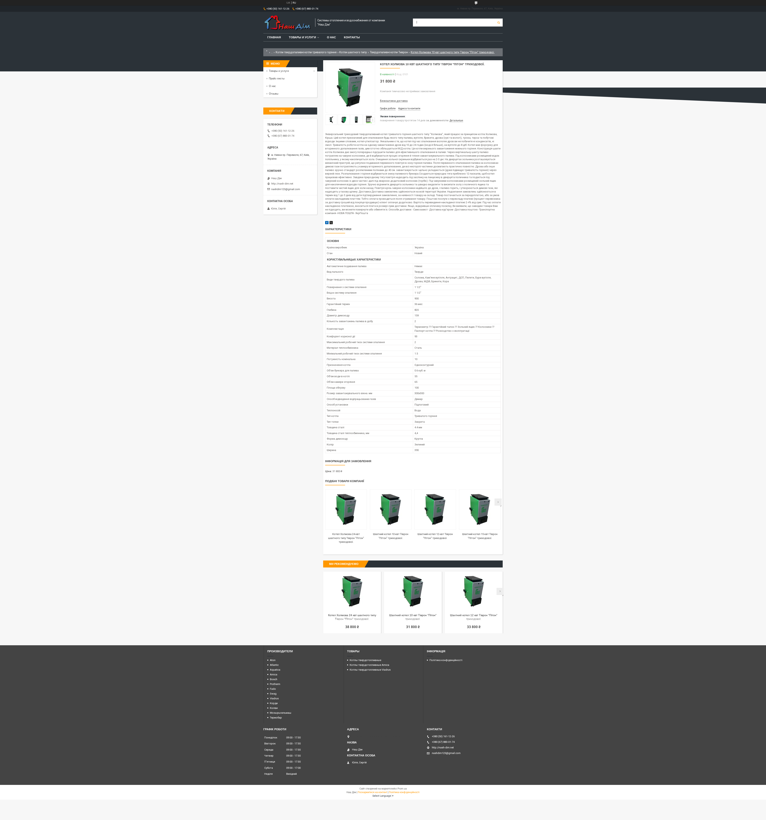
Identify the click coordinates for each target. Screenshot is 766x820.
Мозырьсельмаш (280, 712)
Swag (273, 693)
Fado (273, 688)
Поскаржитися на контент (372, 792)
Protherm (275, 684)
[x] (331, 223)
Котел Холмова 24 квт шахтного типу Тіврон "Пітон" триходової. (346, 538)
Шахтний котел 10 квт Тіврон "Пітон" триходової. (412, 617)
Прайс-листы (276, 78)
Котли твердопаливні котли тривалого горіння (306, 52)
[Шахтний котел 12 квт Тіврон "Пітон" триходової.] (435, 509)
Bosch (273, 679)
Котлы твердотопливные (365, 660)
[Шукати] (499, 23)
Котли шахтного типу (353, 52)
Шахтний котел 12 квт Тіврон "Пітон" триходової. (473, 617)
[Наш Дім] (287, 22)
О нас (331, 37)
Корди (274, 703)
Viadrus (274, 698)
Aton (272, 660)
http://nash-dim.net (282, 183)
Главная (274, 37)
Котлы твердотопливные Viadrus (370, 669)
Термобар (276, 717)
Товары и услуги (302, 37)
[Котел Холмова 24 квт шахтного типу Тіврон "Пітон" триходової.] (346, 509)
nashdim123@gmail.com (285, 189)
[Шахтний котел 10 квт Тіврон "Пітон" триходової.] (391, 509)
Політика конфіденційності (445, 660)
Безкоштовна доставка (394, 100)
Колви (274, 708)
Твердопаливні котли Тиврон (389, 52)
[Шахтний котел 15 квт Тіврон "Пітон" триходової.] (480, 509)
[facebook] (327, 223)
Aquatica (275, 669)
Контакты (352, 37)
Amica (273, 674)
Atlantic (274, 664)
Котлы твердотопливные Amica (369, 664)
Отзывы (273, 93)
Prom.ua (402, 788)
